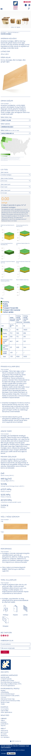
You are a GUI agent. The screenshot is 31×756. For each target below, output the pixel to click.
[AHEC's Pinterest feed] (28, 2)
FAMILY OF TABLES (15, 27)
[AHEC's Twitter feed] (1, 636)
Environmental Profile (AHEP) (10, 695)
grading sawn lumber (7, 680)
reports (3, 725)
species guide (5, 677)
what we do (4, 730)
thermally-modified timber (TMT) (11, 684)
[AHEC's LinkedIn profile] (29, 2)
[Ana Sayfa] (6, 664)
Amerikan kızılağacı (6, 33)
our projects (5, 709)
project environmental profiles (10, 700)
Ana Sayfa (3, 32)
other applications (6, 712)
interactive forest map (8, 699)
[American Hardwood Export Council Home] (15, 5)
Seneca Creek (5, 702)
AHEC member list (16, 741)
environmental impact (7, 694)
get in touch (4, 732)
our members (5, 737)
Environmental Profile (10, 688)
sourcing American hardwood (10, 682)
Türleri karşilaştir (5, 103)
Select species (5, 124)
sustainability (5, 692)
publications (4, 724)
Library (4, 718)
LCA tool (3, 697)
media (3, 704)
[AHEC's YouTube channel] (24, 2)
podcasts (3, 722)
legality (3, 690)
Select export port (5, 184)
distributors (4, 735)
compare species (6, 679)
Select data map (6, 117)
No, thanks (11, 753)
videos (3, 720)
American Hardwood (13, 32)
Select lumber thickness (7, 178)
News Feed (5, 715)
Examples (4, 707)
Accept (3, 753)
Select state (10, 130)
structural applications (8, 685)
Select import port (5, 190)
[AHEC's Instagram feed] (26, 2)
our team (4, 734)
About (3, 728)
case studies (4, 710)
